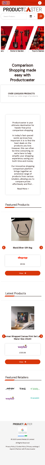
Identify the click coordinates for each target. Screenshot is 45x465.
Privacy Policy (10, 447)
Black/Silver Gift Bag (22, 247)
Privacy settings (33, 447)
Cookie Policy (21, 447)
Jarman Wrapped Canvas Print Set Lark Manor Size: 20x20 (23, 337)
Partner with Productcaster (25, 449)
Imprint (12, 449)
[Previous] (4, 39)
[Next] (41, 39)
